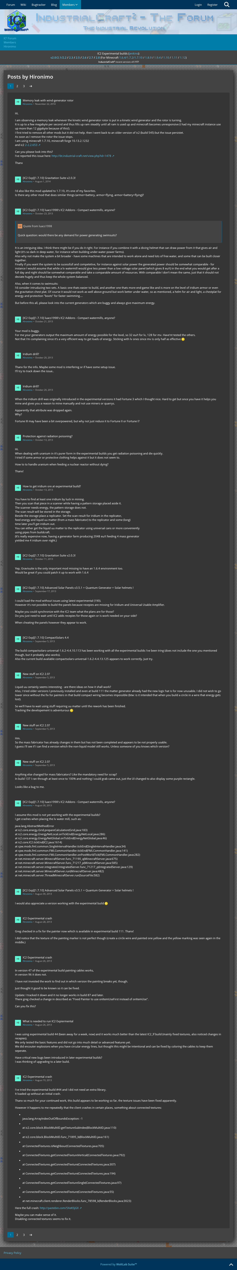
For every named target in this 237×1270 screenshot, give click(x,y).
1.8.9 (148, 57)
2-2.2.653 (31, 145)
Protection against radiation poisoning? (47, 436)
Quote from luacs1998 (37, 226)
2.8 (98, 57)
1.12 (183, 57)
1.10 (166, 57)
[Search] (226, 4)
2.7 (91, 57)
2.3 (71, 57)
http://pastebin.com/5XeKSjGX (59, 1208)
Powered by (118, 1264)
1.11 (174, 57)
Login (198, 4)
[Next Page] (30, 86)
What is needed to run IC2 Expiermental (48, 1021)
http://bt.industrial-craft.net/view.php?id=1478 (81, 156)
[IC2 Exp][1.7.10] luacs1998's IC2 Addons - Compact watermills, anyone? (69, 210)
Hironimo (27, 104)
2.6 (84, 57)
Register (212, 4)
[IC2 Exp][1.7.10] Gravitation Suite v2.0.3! (49, 178)
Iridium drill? (31, 354)
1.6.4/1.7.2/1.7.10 (131, 57)
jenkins (133, 53)
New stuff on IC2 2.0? (36, 674)
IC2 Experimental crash (37, 918)
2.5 (78, 57)
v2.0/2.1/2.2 (58, 57)
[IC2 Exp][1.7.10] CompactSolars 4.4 (46, 637)
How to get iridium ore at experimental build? (52, 486)
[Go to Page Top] (231, 1264)
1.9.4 (157, 57)
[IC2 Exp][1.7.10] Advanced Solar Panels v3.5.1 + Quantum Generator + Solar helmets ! (78, 587)
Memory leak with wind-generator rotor (48, 100)
